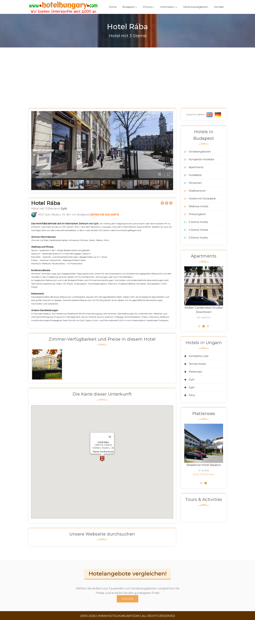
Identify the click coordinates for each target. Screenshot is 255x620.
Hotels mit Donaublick (202, 198)
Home (113, 7)
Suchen (127, 598)
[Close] (110, 437)
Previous (179, 293)
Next (228, 293)
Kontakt (219, 7)
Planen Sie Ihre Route (103, 451)
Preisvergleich (197, 214)
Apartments (196, 167)
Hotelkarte (195, 175)
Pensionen (195, 182)
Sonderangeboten (200, 151)
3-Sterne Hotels (198, 222)
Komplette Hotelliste (201, 159)
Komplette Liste (199, 356)
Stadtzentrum (197, 190)
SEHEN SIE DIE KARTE (104, 214)
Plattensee (195, 371)
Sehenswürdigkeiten (195, 7)
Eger (192, 387)
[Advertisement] (127, 73)
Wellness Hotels (198, 206)
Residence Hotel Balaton (203, 465)
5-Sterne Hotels (198, 237)
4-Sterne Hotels (198, 229)
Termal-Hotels (197, 363)
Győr (191, 379)
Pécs (192, 395)
